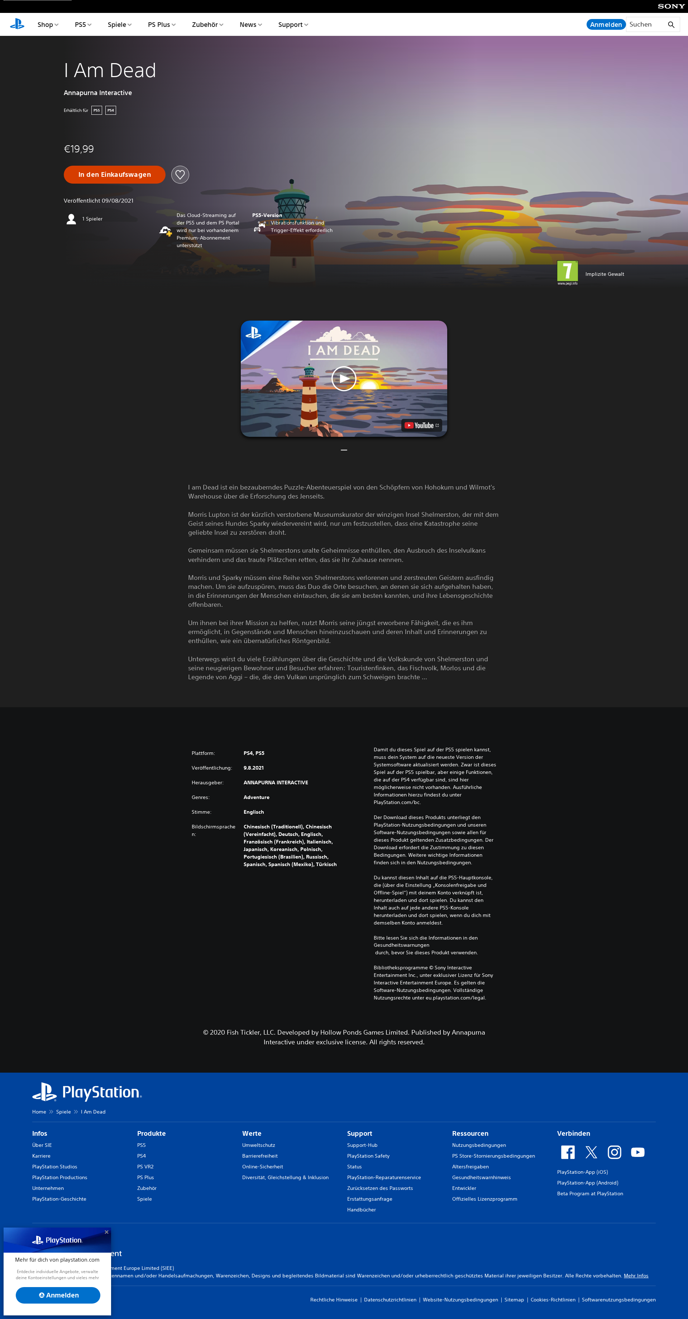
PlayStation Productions (59, 1177)
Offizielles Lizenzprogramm (484, 1199)
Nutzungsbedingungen (479, 1145)
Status (354, 1166)
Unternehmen (48, 1188)
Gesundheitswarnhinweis (481, 1177)
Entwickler (464, 1188)
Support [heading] (359, 1133)
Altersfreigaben (470, 1166)
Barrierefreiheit (260, 1156)
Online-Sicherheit (262, 1166)
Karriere (41, 1156)
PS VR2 (145, 1166)
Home (39, 1111)
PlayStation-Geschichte (59, 1199)
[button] (344, 379)
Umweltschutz (258, 1145)
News (248, 24)
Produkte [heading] (151, 1133)
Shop (45, 24)
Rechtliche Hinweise (334, 1299)
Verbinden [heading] (573, 1133)
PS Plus (159, 24)
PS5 (80, 24)
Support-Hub (362, 1145)
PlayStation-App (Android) (587, 1182)
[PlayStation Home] (17, 24)
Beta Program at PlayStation (590, 1193)
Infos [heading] (39, 1133)
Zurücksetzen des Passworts (380, 1188)
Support (290, 24)
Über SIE (42, 1145)
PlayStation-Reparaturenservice (384, 1177)
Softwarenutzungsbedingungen (619, 1299)
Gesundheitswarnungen (401, 945)
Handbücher (361, 1209)
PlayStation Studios (54, 1166)
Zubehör (205, 24)
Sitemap (514, 1299)
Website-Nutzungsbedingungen (460, 1299)
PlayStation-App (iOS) (582, 1172)
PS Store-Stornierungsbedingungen (493, 1156)
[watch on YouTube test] (421, 425)
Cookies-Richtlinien (553, 1299)
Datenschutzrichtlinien (390, 1299)
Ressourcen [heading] (470, 1133)
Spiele (117, 24)
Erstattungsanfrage (369, 1199)
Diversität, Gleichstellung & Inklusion (285, 1177)
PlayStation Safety (368, 1156)
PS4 (141, 1156)
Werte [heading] (252, 1133)
